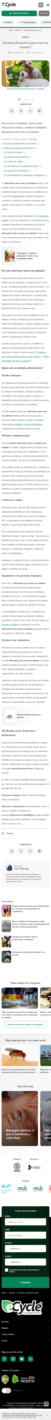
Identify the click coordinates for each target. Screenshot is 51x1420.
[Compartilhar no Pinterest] (39, 110)
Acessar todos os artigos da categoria (25, 1024)
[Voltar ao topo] (46, 1404)
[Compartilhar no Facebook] (20, 110)
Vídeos (9, 22)
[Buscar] (40, 4)
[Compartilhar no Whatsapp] (11, 110)
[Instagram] (13, 1359)
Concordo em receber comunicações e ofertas (24, 1271)
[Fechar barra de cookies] (47, 1415)
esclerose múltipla (14, 424)
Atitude (18, 30)
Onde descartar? (20, 13)
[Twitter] (30, 1359)
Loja (45, 13)
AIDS (4, 568)
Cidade (8, 1256)
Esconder (33, 139)
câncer (27, 564)
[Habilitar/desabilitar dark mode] (19, 99)
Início (11, 30)
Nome (7, 1230)
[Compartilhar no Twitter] (30, 110)
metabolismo (16, 553)
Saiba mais (32, 1417)
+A (25, 99)
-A (32, 99)
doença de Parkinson (33, 424)
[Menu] (48, 4)
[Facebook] (4, 1359)
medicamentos (18, 196)
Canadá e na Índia (10, 624)
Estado (8, 1243)
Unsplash (40, 88)
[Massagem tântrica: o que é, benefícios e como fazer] (20, 1118)
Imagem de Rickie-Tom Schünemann (20, 88)
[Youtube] (21, 1359)
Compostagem (29, 22)
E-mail (7, 1216)
